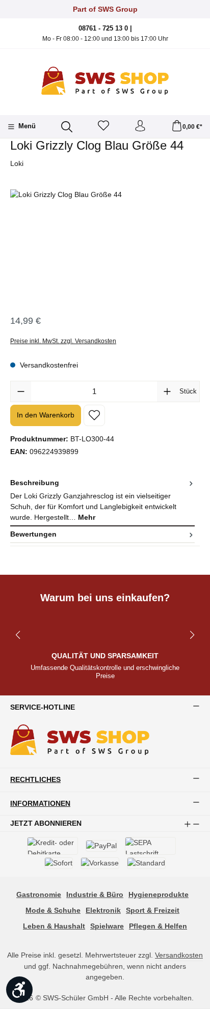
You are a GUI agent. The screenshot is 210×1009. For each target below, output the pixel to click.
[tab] (102, 500)
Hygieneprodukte (158, 894)
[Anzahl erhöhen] (167, 391)
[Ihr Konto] (140, 126)
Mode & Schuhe (53, 910)
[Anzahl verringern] (21, 391)
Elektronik (103, 910)
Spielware (107, 926)
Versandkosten (179, 955)
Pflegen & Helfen (158, 926)
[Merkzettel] (103, 126)
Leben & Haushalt (54, 926)
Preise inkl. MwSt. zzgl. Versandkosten (63, 341)
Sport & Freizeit (152, 910)
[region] (105, 246)
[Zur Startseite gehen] (105, 81)
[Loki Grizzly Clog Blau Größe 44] (105, 246)
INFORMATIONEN (40, 803)
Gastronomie (38, 894)
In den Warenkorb (45, 415)
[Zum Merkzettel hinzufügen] (94, 415)
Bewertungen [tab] (33, 534)
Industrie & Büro (94, 894)
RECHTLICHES (35, 779)
